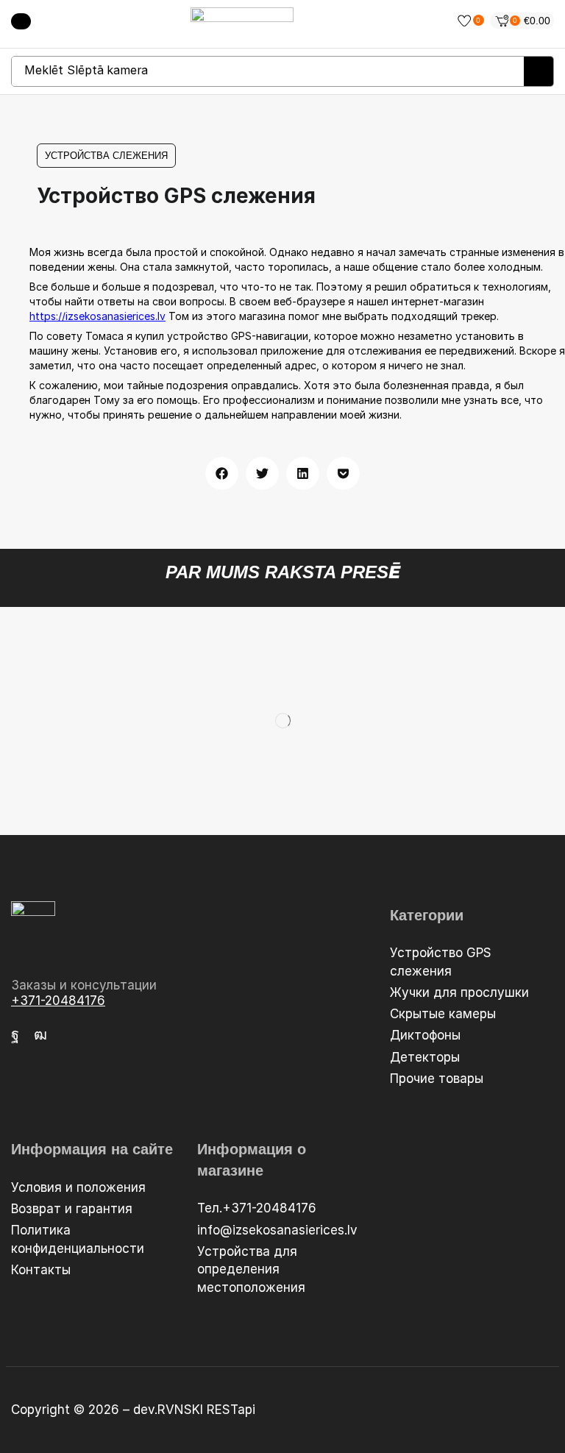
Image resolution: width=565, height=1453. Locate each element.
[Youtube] (40, 1034)
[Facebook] (15, 1034)
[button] (21, 21)
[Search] (538, 71)
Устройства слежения (106, 155)
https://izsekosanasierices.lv (97, 316)
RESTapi (231, 1409)
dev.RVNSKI (170, 1409)
